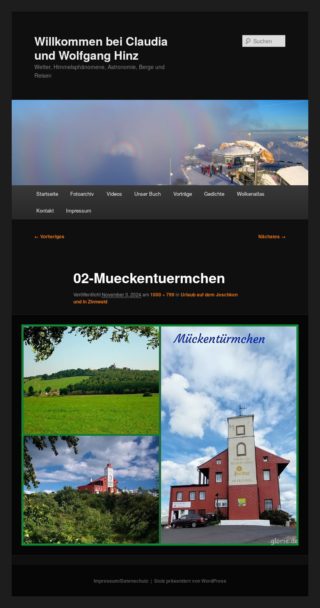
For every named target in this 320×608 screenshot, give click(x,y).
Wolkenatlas (251, 193)
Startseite (47, 193)
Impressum (78, 210)
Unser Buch (147, 193)
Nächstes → (272, 236)
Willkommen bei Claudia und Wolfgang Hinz (101, 47)
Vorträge (182, 193)
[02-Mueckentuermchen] (160, 435)
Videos (114, 193)
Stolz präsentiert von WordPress (190, 580)
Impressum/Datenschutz (121, 580)
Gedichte (214, 193)
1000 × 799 (162, 294)
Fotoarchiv (82, 193)
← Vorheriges (49, 236)
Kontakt (45, 210)
